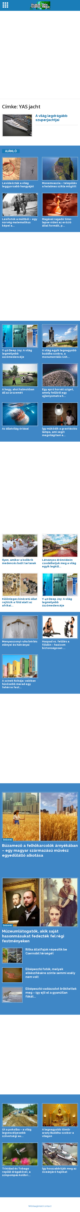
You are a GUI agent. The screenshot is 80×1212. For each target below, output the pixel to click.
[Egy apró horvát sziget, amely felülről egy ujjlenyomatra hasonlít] (60, 375)
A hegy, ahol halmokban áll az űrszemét (18, 391)
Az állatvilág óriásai (15, 428)
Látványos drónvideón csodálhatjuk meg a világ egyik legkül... (59, 563)
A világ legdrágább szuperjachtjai (51, 118)
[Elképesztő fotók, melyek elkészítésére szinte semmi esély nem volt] (12, 975)
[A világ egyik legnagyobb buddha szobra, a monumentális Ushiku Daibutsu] (60, 336)
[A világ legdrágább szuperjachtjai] (17, 125)
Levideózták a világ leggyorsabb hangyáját (18, 185)
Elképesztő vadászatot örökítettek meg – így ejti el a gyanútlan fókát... (51, 992)
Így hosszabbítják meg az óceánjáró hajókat (59, 1170)
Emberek (7, 839)
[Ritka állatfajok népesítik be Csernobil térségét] (12, 955)
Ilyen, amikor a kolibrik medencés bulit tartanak (19, 561)
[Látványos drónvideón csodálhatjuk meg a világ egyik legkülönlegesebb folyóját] (60, 545)
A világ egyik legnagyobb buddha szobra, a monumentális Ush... (59, 353)
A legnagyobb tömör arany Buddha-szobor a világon (58, 1133)
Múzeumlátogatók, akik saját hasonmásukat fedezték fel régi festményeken (33, 936)
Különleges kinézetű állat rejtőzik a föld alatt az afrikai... (19, 602)
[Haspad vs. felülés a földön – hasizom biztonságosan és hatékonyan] (60, 627)
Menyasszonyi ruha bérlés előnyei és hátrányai (19, 643)
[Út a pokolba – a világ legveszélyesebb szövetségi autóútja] (20, 1115)
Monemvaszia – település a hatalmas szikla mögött (59, 185)
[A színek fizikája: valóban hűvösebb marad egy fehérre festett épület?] (20, 666)
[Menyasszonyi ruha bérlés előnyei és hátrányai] (20, 627)
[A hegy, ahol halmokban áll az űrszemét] (20, 375)
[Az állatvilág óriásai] (20, 414)
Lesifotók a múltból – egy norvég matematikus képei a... (19, 222)
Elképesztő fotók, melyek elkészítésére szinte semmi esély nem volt (50, 973)
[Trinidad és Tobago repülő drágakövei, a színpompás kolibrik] (20, 1154)
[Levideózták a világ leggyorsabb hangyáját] (20, 169)
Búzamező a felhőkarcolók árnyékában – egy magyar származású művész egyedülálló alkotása (40, 850)
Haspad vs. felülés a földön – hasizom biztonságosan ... (55, 645)
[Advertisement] (40, 55)
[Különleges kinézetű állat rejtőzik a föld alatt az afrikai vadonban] (20, 584)
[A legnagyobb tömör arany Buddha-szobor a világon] (60, 1115)
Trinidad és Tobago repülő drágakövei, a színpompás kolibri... (16, 1172)
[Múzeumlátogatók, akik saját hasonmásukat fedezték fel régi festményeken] (40, 902)
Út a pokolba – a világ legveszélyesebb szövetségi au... (16, 1133)
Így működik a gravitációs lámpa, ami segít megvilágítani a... (59, 432)
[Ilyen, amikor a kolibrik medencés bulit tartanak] (20, 545)
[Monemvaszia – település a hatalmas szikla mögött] (60, 169)
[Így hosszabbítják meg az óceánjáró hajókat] (60, 1154)
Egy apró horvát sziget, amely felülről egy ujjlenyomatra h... (58, 392)
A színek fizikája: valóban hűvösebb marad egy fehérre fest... (19, 684)
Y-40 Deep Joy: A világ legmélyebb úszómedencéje (17, 353)
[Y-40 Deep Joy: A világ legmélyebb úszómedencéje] (20, 336)
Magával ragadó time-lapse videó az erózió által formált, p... (57, 222)
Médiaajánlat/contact (40, 1206)
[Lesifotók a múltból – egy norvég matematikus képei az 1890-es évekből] (20, 204)
